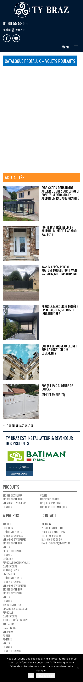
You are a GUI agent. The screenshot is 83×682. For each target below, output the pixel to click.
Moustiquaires (11, 570)
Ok (31, 675)
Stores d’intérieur (12, 499)
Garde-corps (10, 566)
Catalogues (9, 628)
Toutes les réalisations (15, 620)
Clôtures (8, 559)
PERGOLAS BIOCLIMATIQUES (53, 507)
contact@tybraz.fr (14, 29)
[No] (78, 668)
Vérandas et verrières (14, 503)
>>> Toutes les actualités (18, 425)
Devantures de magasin (15, 608)
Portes (6, 635)
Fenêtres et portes (49, 499)
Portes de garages (13, 535)
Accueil (7, 524)
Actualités (8, 624)
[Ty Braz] (41, 10)
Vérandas (8, 632)
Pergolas (8, 612)
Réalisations (9, 574)
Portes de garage (12, 582)
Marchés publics (12, 605)
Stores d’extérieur (12, 495)
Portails (7, 507)
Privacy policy (46, 675)
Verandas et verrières (14, 585)
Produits (8, 528)
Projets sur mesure (50, 503)
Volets (43, 495)
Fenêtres (7, 639)
